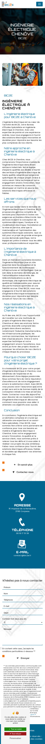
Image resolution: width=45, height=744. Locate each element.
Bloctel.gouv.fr (30, 714)
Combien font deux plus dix (14, 619)
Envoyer (25, 658)
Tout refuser (16, 734)
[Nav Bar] (39, 4)
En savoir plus (25, 464)
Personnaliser (15, 738)
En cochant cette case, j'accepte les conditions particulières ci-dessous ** (18, 649)
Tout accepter (16, 729)
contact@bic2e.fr (22, 555)
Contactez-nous (25, 472)
